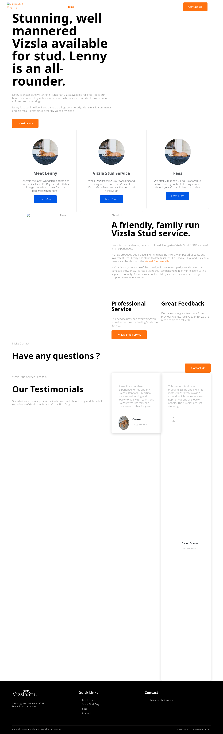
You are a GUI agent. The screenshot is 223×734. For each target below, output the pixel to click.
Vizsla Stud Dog (109, 6)
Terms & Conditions (201, 729)
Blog (138, 6)
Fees (127, 6)
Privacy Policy (183, 729)
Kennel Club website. (158, 261)
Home (70, 6)
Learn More (45, 199)
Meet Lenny (86, 6)
